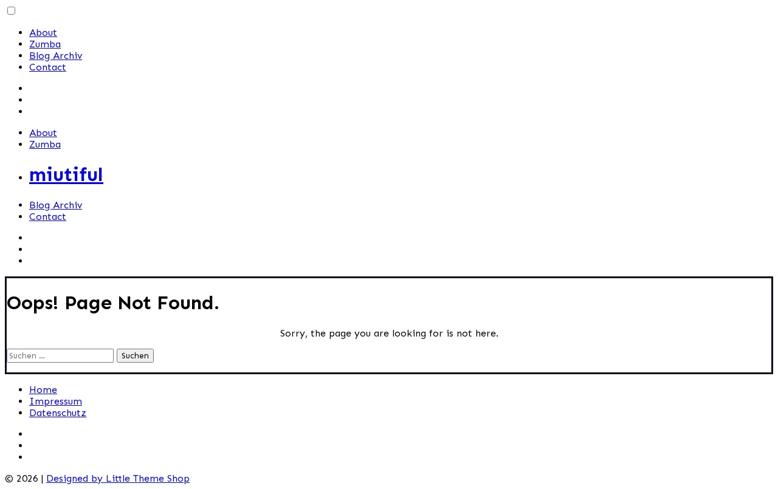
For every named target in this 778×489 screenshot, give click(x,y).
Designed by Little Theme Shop (118, 478)
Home (43, 389)
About (43, 32)
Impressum (55, 401)
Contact (47, 67)
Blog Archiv (55, 55)
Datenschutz (57, 413)
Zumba (45, 44)
